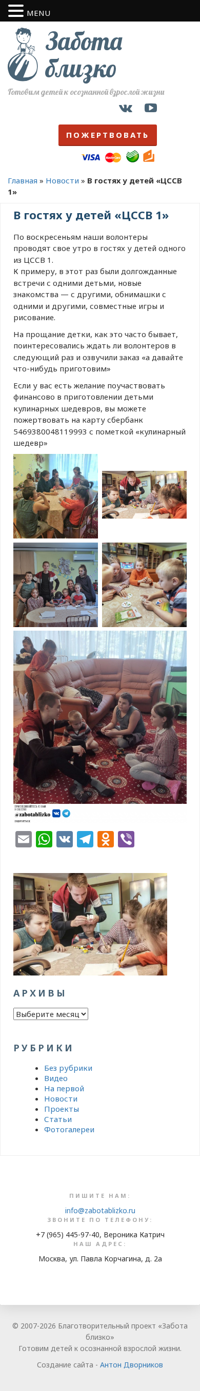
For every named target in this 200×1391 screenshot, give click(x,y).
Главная (22, 180)
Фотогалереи (69, 1129)
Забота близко (84, 55)
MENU (38, 13)
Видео (56, 1078)
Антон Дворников (131, 1364)
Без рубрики (68, 1068)
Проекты (61, 1109)
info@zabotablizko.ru (100, 1210)
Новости (62, 180)
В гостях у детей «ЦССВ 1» (91, 214)
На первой (64, 1088)
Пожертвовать (107, 135)
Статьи (58, 1119)
